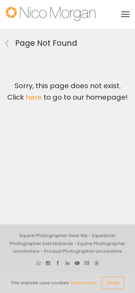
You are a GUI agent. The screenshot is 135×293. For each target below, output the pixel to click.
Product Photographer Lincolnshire (83, 251)
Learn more (84, 283)
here (34, 97)
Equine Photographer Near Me (54, 235)
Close (112, 283)
